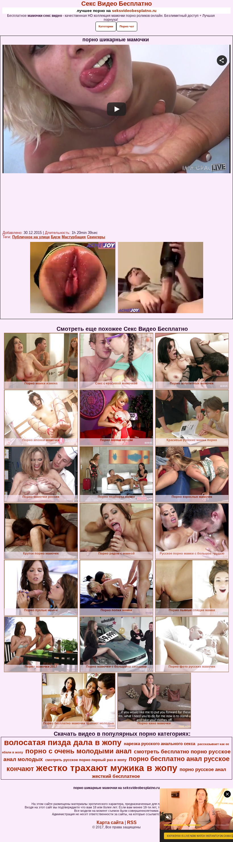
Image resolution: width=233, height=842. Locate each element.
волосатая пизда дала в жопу (63, 742)
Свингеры (96, 237)
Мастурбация (74, 237)
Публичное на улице (31, 237)
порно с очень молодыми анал (78, 751)
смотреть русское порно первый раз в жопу (85, 760)
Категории (106, 26)
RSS (132, 822)
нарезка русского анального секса (159, 743)
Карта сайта (110, 822)
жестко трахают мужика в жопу (106, 768)
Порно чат (127, 26)
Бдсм (56, 237)
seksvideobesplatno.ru (134, 10)
